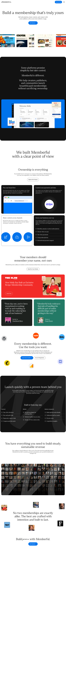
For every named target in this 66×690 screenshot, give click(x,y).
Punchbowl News (18, 321)
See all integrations (39, 357)
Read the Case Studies (33, 269)
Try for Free (58, 2)
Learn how (9, 293)
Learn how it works (26, 357)
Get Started (32, 22)
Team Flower (49, 321)
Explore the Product (33, 179)
